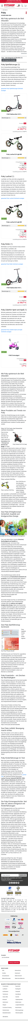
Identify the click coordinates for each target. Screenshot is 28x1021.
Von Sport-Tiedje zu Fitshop (7, 898)
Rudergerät (18, 989)
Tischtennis (5, 994)
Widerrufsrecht (18, 975)
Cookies (4, 973)
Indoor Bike (5, 996)
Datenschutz (18, 970)
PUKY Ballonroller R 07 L (14, 114)
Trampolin (17, 991)
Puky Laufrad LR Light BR (14, 154)
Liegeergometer (19, 999)
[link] (10, 883)
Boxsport (5, 999)
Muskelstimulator (7, 1012)
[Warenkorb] (26, 6)
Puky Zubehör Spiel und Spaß (12, 310)
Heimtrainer (5, 1002)
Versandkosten (5, 975)
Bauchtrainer (18, 1007)
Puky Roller (5, 244)
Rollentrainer (18, 1002)
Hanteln (17, 996)
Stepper (4, 1004)
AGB (3, 970)
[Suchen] (22, 5)
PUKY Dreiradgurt (14, 355)
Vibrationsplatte (19, 1012)
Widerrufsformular (6, 978)
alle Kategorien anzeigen (8, 60)
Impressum (17, 973)
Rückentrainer (6, 1010)
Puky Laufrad (6, 176)
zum (5, 957)
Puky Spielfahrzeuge (9, 65)
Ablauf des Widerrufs (19, 978)
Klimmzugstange (19, 1010)
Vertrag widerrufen (14, 962)
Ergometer (17, 986)
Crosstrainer (5, 986)
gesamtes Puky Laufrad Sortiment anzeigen (12, 198)
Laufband (5, 989)
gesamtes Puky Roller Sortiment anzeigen (12, 264)
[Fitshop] (9, 5)
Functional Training (7, 1007)
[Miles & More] (14, 941)
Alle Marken (5, 9)
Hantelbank (18, 994)
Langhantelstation (19, 1004)
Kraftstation (5, 991)
